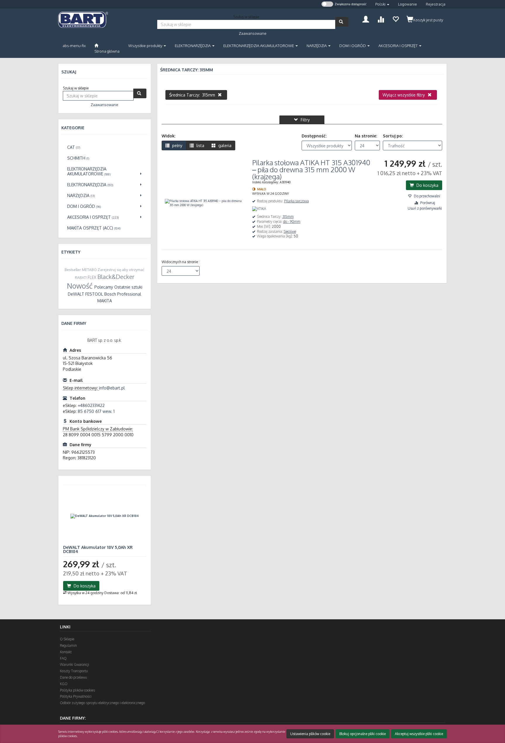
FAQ (63, 658)
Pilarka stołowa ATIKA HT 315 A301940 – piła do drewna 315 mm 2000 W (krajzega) (311, 169)
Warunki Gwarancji (74, 664)
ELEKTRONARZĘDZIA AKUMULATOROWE (259, 45)
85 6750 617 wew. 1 (96, 411)
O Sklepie (67, 639)
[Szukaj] (341, 22)
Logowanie (407, 4)
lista (199, 145)
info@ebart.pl (112, 387)
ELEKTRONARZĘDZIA (193, 45)
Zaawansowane (253, 33)
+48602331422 (91, 405)
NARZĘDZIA (317, 45)
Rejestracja (435, 4)
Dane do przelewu (73, 677)
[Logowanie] (366, 18)
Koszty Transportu (74, 671)
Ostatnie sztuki (128, 287)
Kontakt (66, 652)
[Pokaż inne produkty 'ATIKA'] (259, 209)
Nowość (80, 285)
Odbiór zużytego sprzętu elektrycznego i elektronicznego (102, 703)
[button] (382, 4)
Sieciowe (290, 231)
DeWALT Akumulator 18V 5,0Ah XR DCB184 (98, 549)
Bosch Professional (122, 294)
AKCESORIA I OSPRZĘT (398, 45)
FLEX (92, 277)
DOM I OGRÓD (353, 45)
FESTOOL (94, 294)
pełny (176, 145)
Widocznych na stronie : (181, 262)
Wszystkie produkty (145, 45)
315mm (288, 216)
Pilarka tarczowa (296, 201)
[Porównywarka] (380, 18)
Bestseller (73, 270)
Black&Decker (115, 276)
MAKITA (104, 300)
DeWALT (76, 294)
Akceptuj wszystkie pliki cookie (419, 734)
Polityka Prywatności (75, 696)
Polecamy (103, 287)
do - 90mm (291, 221)
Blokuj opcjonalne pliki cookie (362, 734)
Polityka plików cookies (77, 690)
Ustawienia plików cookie (310, 734)
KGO (64, 684)
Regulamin (68, 645)
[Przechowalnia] (395, 18)
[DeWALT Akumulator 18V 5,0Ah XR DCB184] (105, 516)
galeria (224, 145)
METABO (89, 270)
